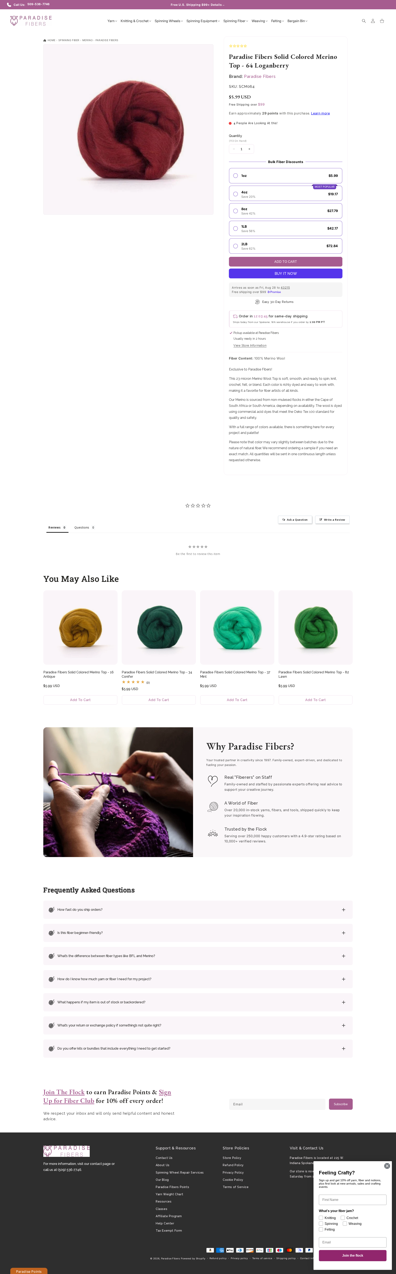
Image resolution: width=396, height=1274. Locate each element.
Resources (163, 1201)
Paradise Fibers (106, 40)
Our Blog (162, 1179)
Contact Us (164, 1158)
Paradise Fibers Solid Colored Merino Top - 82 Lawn (313, 674)
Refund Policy (233, 1165)
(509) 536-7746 (69, 1170)
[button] (111, 21)
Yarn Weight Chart (169, 1194)
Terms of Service (236, 1187)
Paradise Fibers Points (172, 1187)
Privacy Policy (233, 1172)
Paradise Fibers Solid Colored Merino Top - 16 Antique (78, 674)
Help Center (165, 1223)
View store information (249, 345)
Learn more (320, 113)
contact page (100, 1164)
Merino (87, 40)
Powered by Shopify (193, 1258)
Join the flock (352, 1255)
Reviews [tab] (54, 527)
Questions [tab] (81, 527)
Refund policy (218, 1258)
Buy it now (286, 273)
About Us (163, 1165)
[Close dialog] (387, 1166)
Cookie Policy (233, 1179)
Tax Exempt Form (169, 1230)
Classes (161, 1209)
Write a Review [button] (334, 520)
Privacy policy (239, 1258)
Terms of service (262, 1258)
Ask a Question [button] (297, 520)
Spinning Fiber (68, 40)
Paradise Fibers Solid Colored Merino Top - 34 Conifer (157, 674)
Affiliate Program (169, 1216)
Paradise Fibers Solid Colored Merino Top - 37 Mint (235, 674)
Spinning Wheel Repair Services (180, 1172)
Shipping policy (286, 1258)
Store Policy (232, 1158)
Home (51, 40)
